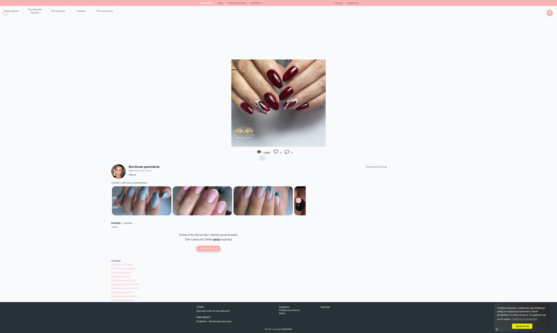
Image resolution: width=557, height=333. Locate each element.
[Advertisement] (278, 37)
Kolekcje (81, 11)
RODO (282, 313)
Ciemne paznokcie (122, 300)
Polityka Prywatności (525, 319)
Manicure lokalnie (237, 3)
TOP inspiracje (58, 11)
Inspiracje (325, 307)
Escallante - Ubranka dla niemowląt (214, 321)
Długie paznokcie (121, 292)
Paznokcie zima (120, 276)
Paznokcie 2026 (208, 248)
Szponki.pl (206, 2)
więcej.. (114, 227)
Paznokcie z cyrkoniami (125, 288)
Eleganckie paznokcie (124, 296)
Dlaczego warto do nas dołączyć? (213, 311)
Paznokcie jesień (121, 272)
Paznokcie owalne (122, 264)
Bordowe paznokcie (123, 280)
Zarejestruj (352, 3)
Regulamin (284, 307)
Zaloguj (338, 3)
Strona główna (11, 11)
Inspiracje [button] (255, 3)
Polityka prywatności (289, 310)
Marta (132, 174)
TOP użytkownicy (104, 11)
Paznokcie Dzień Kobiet (125, 284)
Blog (220, 3)
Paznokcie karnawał (123, 268)
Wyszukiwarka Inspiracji (35, 11)
